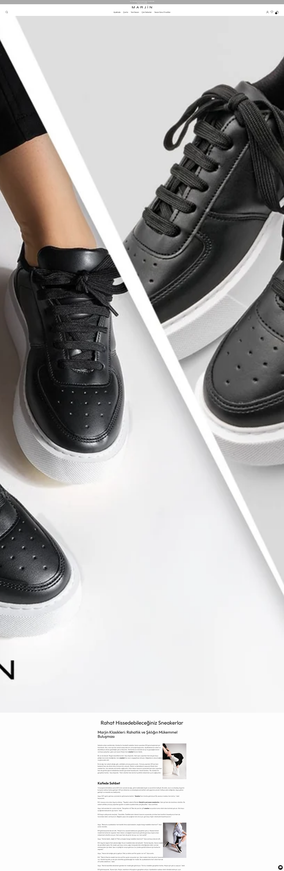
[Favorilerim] (272, 12)
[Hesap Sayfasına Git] (267, 12)
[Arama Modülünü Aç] (7, 12)
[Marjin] (142, 7)
